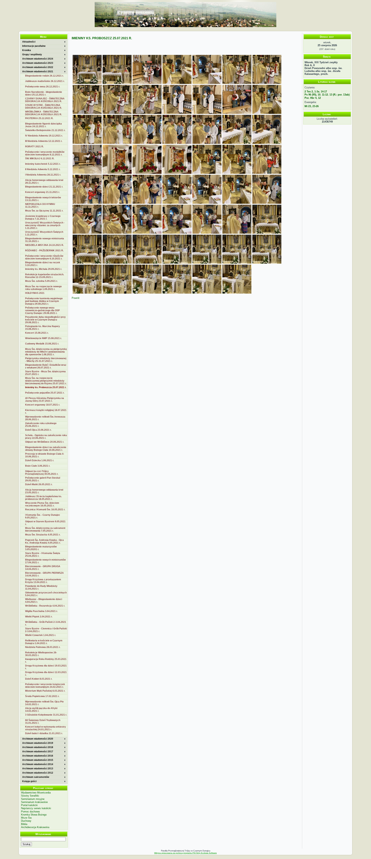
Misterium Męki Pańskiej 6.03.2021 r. (45, 690)
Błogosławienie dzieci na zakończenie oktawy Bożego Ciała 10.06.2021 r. (45, 448)
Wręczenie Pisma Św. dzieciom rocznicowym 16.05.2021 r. (42, 504)
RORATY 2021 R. (34, 146)
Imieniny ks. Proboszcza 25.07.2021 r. (45, 387)
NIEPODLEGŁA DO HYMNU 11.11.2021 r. (40, 205)
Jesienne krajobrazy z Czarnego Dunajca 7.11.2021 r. (42, 217)
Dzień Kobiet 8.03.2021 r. (38, 678)
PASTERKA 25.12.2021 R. (39, 118)
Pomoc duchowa (30, 811)
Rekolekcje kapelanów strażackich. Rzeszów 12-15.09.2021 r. (44, 276)
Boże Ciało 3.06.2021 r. (37, 465)
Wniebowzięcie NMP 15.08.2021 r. (43, 338)
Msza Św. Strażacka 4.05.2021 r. (42, 534)
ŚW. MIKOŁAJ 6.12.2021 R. (39, 158)
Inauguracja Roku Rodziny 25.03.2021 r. (45, 660)
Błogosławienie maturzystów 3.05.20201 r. (41, 548)
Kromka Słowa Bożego (34, 814)
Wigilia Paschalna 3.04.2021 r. (41, 611)
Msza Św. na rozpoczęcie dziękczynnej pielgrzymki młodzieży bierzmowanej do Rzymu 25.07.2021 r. (45, 381)
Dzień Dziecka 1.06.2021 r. (39, 460)
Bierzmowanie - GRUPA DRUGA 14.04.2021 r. (42, 567)
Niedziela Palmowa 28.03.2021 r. (42, 647)
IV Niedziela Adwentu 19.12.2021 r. (44, 135)
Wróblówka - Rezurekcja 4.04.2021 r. (45, 605)
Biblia (24, 824)
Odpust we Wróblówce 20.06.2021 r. (44, 442)
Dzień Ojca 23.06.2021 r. (38, 430)
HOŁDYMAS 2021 (34, 293)
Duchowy (26, 820)
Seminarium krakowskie (34, 802)
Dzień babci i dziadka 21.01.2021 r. (44, 733)
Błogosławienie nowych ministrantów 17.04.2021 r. (45, 561)
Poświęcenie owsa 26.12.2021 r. (42, 86)
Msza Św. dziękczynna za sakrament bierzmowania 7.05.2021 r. (45, 529)
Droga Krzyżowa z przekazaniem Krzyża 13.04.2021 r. (43, 581)
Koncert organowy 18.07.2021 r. (42, 404)
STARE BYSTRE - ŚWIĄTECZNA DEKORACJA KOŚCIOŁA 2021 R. (43, 106)
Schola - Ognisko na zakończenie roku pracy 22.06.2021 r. (46, 436)
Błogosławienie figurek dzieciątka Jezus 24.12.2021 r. (43, 125)
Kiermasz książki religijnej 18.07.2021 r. (45, 411)
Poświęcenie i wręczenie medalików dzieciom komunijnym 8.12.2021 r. (44, 153)
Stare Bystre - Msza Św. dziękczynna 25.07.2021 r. (45, 373)
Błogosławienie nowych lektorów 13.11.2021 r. (43, 199)
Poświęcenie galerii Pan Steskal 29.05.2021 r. (42, 479)
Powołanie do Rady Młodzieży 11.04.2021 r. (41, 587)
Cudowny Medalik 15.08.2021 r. (42, 343)
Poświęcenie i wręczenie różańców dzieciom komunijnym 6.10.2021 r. (44, 257)
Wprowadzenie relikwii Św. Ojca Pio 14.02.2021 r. (44, 703)
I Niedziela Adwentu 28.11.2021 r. (43, 174)
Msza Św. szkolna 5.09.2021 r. (41, 281)
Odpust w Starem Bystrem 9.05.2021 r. (45, 523)
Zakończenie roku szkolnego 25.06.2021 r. (40, 424)
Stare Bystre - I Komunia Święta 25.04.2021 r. (42, 554)
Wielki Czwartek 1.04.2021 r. (40, 635)
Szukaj (26, 844)
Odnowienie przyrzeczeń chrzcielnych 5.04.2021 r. (46, 594)
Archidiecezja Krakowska (35, 827)
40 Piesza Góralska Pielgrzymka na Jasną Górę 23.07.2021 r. (44, 399)
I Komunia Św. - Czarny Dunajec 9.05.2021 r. (42, 516)
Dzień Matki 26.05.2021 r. (38, 484)
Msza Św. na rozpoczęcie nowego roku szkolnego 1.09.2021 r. (43, 288)
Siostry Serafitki (30, 795)
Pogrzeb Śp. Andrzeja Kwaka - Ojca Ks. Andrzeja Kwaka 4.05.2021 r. (44, 541)
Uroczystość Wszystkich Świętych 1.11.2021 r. (44, 233)
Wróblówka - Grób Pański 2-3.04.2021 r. (45, 623)
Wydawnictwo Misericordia (36, 792)
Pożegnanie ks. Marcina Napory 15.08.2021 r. (42, 327)
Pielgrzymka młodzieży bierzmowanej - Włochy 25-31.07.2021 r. (45, 359)
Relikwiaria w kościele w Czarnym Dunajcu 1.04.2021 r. (43, 642)
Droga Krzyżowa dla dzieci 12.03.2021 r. (46, 673)
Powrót (75, 298)
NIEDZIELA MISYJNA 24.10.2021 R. (44, 245)
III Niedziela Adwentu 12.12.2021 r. (43, 141)
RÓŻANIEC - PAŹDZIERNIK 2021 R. (44, 250)
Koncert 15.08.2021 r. (37, 332)
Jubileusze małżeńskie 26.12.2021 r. (45, 81)
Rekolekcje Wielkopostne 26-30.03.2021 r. (41, 654)
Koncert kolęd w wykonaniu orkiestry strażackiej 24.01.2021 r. (45, 728)
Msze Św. (26, 817)
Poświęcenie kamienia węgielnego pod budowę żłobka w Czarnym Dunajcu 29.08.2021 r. (44, 301)
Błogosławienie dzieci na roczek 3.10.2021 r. (42, 264)
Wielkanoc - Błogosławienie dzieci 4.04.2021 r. (43, 600)
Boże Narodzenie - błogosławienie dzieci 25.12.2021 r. (43, 93)
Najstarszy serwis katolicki (36, 808)
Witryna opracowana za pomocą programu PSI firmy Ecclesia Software (185, 853)
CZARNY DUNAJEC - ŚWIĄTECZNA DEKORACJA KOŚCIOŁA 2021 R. (45, 100)
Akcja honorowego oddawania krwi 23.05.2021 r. (44, 491)
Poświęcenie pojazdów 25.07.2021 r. (44, 392)
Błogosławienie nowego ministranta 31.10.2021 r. (44, 240)
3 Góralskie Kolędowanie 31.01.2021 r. (46, 714)
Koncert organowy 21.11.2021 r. (42, 192)
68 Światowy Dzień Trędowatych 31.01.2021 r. (42, 721)
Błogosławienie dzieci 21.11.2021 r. (44, 186)
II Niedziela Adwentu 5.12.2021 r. (42, 169)
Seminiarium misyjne (32, 799)
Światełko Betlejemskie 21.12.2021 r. (45, 130)
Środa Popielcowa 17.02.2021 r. (42, 696)
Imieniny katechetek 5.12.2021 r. (42, 164)
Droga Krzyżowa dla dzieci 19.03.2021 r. (46, 667)
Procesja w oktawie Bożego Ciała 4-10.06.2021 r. (44, 455)
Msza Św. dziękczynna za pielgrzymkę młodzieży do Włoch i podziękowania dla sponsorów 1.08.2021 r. (46, 352)
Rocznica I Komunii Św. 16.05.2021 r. (45, 509)
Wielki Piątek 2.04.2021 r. (38, 616)
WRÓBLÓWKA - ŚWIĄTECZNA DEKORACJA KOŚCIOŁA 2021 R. (43, 113)
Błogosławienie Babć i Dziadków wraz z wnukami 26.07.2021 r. (45, 366)
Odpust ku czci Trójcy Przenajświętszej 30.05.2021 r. (41, 472)
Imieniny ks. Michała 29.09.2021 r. (43, 269)
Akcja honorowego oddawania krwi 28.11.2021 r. (44, 181)
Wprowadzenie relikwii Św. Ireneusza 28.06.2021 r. (45, 418)
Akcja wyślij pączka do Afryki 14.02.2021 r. (41, 709)
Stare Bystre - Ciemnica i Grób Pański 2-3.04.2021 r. (46, 630)
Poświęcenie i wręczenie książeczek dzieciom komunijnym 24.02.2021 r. (45, 685)
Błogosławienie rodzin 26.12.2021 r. (44, 75)
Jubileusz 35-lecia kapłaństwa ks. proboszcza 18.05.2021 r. (43, 497)
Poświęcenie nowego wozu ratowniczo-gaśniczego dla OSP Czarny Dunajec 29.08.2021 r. (42, 310)
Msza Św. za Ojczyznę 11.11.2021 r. (44, 210)
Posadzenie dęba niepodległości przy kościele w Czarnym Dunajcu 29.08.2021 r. (45, 320)
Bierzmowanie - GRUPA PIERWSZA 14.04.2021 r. (44, 574)
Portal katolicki (29, 805)
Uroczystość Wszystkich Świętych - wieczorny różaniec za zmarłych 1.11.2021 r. (45, 225)
